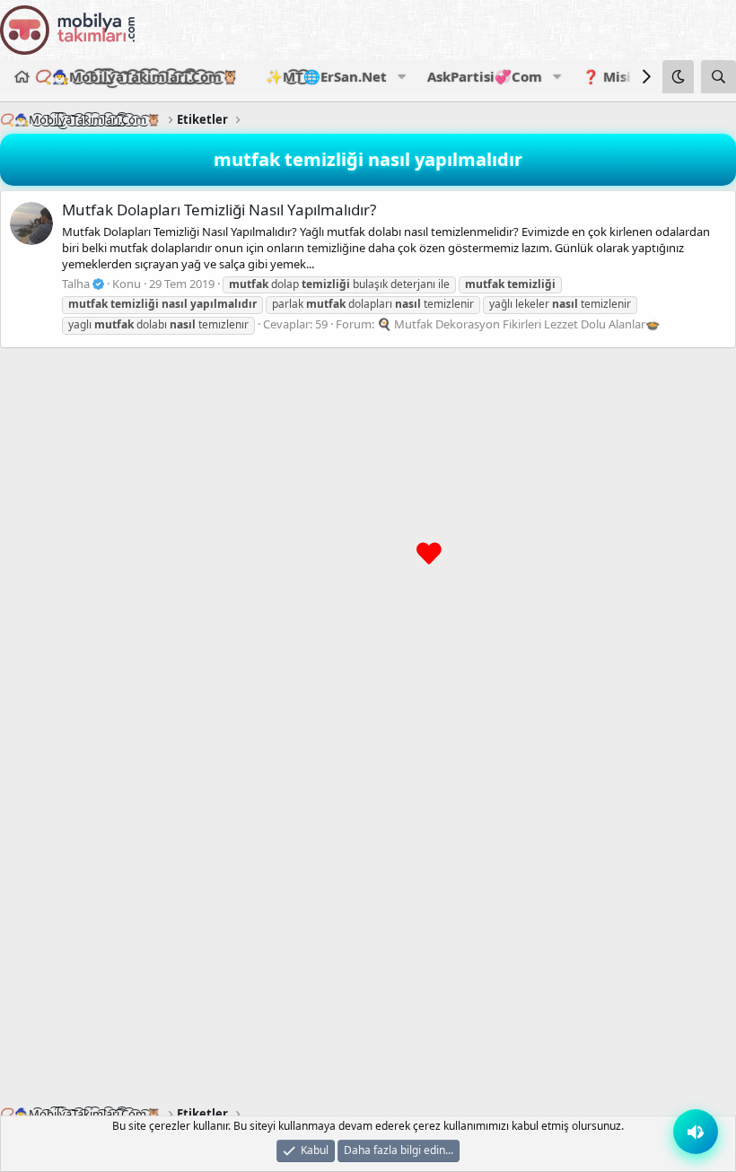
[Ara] (718, 76)
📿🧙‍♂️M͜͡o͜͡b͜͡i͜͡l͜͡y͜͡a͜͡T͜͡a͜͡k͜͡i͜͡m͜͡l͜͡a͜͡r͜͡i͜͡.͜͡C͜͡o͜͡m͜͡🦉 (137, 76)
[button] (401, 76)
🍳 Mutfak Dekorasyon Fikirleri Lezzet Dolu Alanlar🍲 (518, 324)
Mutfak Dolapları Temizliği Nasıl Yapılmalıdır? (219, 209)
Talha (77, 284)
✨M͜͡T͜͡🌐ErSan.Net (326, 76)
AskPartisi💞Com (484, 76)
